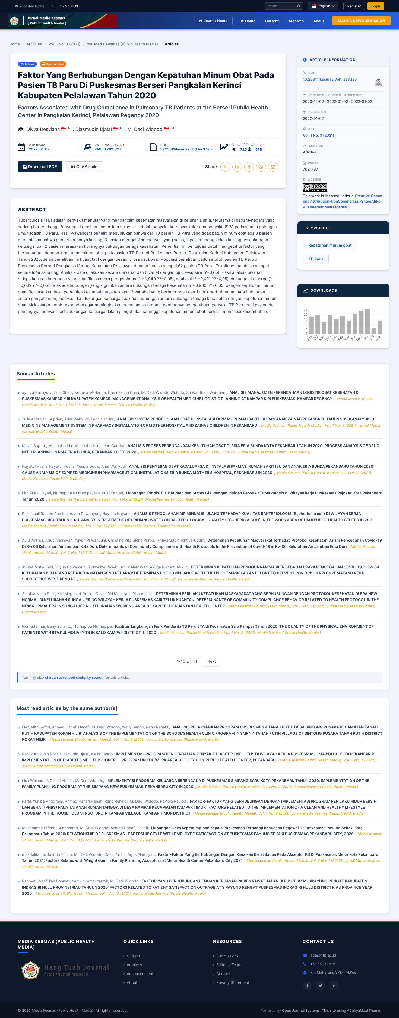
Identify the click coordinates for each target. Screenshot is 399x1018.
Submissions (227, 956)
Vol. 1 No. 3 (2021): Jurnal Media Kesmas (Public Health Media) (103, 44)
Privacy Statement (232, 982)
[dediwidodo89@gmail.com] (172, 128)
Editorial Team (228, 964)
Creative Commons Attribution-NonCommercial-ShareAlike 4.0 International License (342, 201)
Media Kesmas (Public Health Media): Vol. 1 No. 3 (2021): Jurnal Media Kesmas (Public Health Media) (225, 452)
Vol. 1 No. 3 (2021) (318, 135)
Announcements (141, 973)
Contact (223, 973)
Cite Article (86, 166)
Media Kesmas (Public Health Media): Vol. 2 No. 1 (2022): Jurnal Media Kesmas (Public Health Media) (107, 526)
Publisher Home (32, 6)
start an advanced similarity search (74, 677)
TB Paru (316, 259)
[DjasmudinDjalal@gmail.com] (121, 128)
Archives (296, 21)
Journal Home (215, 20)
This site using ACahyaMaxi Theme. (351, 1010)
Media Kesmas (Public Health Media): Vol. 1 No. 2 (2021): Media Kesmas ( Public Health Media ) (128, 499)
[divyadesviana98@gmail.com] (69, 128)
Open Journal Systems (301, 1010)
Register (354, 6)
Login (375, 6)
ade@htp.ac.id (323, 955)
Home (249, 21)
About (319, 21)
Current (272, 21)
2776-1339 (70, 6)
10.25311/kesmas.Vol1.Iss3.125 (186, 149)
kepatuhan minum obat (330, 245)
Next (211, 661)
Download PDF (42, 166)
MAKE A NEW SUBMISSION (361, 20)
